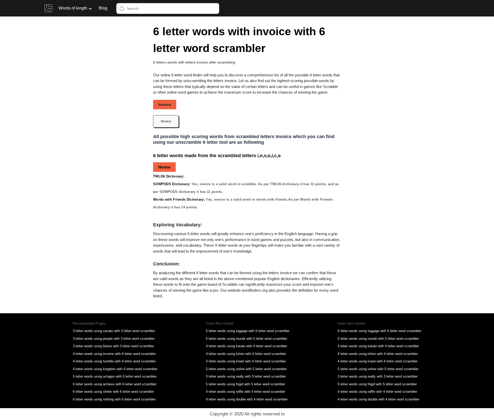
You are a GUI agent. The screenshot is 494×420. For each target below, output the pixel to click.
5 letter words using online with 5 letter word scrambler (246, 369)
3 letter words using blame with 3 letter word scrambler (113, 346)
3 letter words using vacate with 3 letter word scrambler (114, 331)
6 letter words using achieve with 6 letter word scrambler (114, 384)
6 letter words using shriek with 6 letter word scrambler (113, 392)
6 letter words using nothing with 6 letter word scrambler (114, 399)
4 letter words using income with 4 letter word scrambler (114, 354)
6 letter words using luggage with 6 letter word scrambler (247, 331)
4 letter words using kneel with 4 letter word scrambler (246, 361)
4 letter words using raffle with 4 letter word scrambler (245, 392)
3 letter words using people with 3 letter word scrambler (114, 339)
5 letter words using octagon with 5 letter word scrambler (115, 376)
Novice (166, 121)
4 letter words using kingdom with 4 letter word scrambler (115, 369)
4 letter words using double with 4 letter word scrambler (247, 399)
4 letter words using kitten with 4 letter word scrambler (246, 354)
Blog (103, 8)
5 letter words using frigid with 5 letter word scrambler (245, 384)
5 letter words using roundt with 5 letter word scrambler (246, 339)
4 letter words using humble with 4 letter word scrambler (114, 361)
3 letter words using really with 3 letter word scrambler (246, 376)
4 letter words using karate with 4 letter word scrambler (246, 346)
